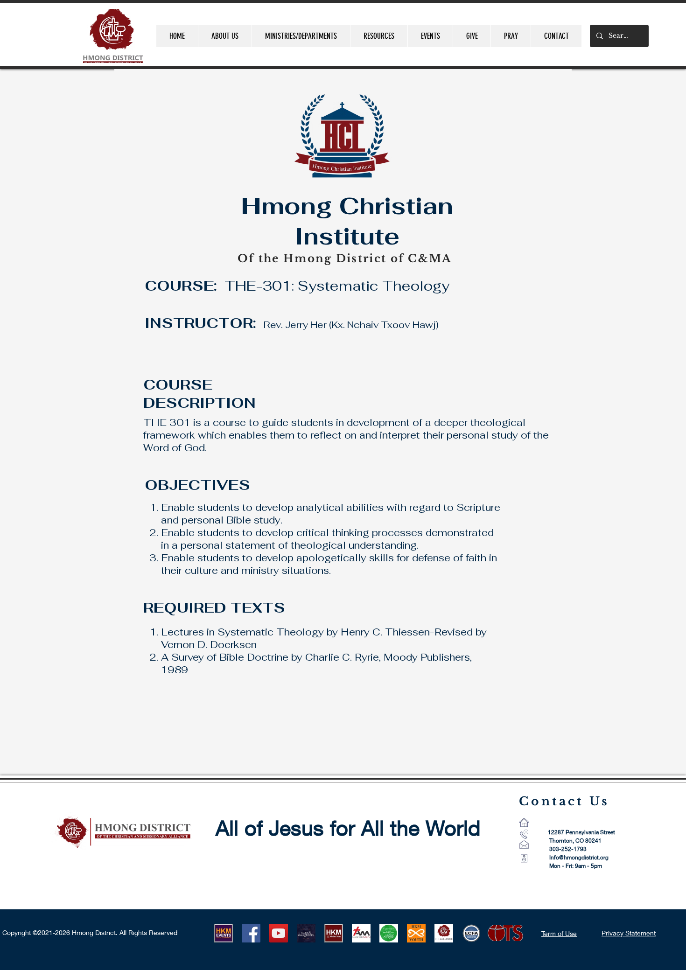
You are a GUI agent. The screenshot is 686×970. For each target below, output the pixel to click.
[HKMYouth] (416, 933)
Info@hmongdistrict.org (579, 857)
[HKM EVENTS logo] (223, 933)
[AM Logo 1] (361, 933)
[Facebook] (251, 933)
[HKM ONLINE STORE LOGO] (333, 933)
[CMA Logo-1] (443, 933)
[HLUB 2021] (306, 933)
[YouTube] (278, 933)
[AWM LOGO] (388, 933)
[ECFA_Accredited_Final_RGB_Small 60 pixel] (471, 933)
